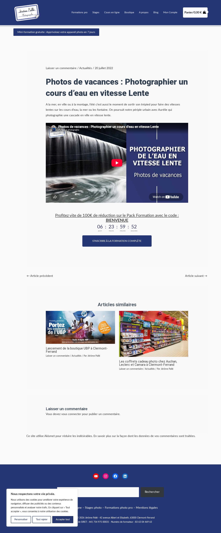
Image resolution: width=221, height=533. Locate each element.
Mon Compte (170, 12)
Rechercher (152, 492)
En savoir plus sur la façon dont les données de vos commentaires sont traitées (144, 436)
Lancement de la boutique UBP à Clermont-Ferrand (77, 350)
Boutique (129, 12)
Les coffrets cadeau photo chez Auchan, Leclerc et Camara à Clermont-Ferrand (148, 363)
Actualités (85, 68)
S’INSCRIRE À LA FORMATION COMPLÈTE (116, 241)
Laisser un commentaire (61, 68)
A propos (144, 12)
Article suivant (196, 276)
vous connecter (71, 414)
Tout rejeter (41, 519)
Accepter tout (63, 519)
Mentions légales (147, 507)
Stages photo (93, 507)
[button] (56, 32)
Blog (155, 12)
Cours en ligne (112, 12)
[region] (42, 508)
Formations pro (80, 12)
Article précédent (40, 276)
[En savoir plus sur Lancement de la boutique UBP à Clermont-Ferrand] (80, 327)
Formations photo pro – (120, 507)
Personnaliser (21, 519)
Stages (95, 12)
